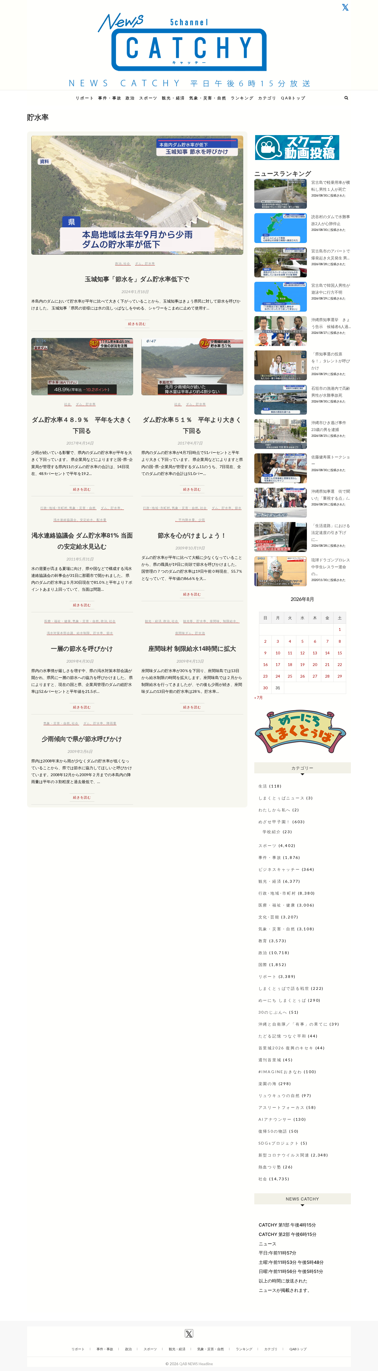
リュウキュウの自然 (279, 1095)
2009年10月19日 (190, 548)
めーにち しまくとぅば (282, 1000)
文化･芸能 (269, 917)
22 (340, 664)
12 (302, 652)
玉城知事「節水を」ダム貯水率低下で (137, 278)
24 (278, 676)
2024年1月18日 (135, 291)
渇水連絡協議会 (65, 519)
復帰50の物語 (273, 1131)
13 (315, 652)
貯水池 (200, 633)
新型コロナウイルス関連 (284, 1155)
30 (265, 687)
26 (302, 676)
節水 (238, 508)
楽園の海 (267, 1083)
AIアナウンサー (275, 1119)
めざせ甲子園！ (274, 821)
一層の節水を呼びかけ (82, 648)
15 (340, 652)
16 (265, 664)
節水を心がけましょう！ (192, 535)
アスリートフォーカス (281, 1107)
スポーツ (148, 97)
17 (278, 664)
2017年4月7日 (190, 443)
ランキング (242, 97)
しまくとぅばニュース (281, 798)
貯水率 (150, 263)
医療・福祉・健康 (57, 621)
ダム (138, 263)
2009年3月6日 (80, 751)
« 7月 (258, 697)
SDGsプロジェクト (278, 1143)
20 (315, 664)
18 (290, 664)
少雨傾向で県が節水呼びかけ (82, 738)
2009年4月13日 (190, 661)
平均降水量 (186, 519)
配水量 (102, 519)
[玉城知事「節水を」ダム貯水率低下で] (137, 195)
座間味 (215, 621)
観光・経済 (173, 97)
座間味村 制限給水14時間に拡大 (192, 648)
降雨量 (111, 723)
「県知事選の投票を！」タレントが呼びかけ (330, 361)
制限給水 (229, 621)
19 (302, 664)
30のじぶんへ (273, 1012)
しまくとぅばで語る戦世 (284, 988)
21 (327, 664)
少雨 (201, 519)
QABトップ (293, 97)
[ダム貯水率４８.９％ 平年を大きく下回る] (82, 366)
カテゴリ (267, 97)
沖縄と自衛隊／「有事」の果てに (293, 1024)
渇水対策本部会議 (60, 633)
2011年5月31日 (80, 559)
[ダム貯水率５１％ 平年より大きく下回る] (192, 366)
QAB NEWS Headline (56, 95)
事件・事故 (109, 97)
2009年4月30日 (80, 661)
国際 (263, 964)
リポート (85, 97)
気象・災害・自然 (207, 97)
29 (340, 676)
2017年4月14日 (80, 443)
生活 (263, 786)
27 (315, 676)
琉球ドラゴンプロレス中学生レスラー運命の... (330, 566)
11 (290, 652)
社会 (126, 263)
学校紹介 (272, 831)
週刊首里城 (270, 1059)
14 (327, 652)
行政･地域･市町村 (54, 508)
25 (290, 676)
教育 (263, 940)
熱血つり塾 (270, 1167)
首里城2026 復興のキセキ (286, 1047)
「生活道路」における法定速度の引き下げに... (330, 532)
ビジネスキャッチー (279, 869)
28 (327, 676)
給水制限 (83, 633)
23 (265, 676)
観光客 (188, 621)
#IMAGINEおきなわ (280, 1071)
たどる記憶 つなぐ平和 (282, 1036)
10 (278, 652)
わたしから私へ (274, 809)
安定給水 (86, 519)
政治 (130, 97)
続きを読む (137, 324)
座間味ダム (183, 633)
